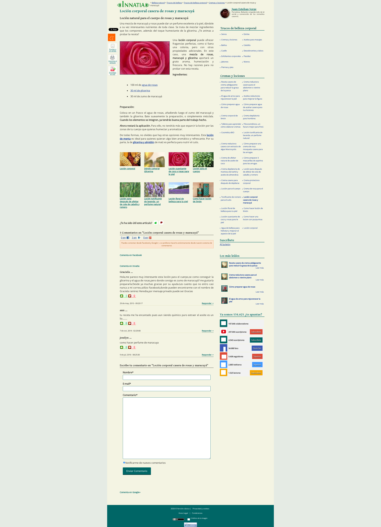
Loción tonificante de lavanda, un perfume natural (153, 201)
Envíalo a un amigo (112, 50)
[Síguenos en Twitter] (223, 364)
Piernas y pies (227, 67)
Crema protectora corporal (251, 181)
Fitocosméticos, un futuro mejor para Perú (253, 125)
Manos (247, 61)
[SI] (156, 222)
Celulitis (247, 45)
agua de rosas (150, 85)
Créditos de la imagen (199, 518)
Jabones (224, 61)
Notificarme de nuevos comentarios (145, 462)
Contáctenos (197, 513)
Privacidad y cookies (201, 508)
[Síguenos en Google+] (223, 356)
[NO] (161, 222)
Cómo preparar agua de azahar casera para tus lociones (252, 107)
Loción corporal (127, 168)
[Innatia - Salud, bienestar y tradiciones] (133, 4)
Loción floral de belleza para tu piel (178, 200)
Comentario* (130, 395)
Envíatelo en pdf (112, 73)
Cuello (224, 50)
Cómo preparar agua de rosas (230, 105)
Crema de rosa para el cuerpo (253, 190)
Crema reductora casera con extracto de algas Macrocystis (231, 146)
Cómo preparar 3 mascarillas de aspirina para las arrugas (253, 160)
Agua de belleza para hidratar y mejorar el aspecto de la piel (230, 231)
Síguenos (257, 356)
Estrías (246, 34)
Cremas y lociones (217, 2)
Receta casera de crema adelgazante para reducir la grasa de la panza (230, 86)
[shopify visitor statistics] (190, 523)
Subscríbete (256, 331)
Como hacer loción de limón (202, 200)
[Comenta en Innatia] (223, 323)
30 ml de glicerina (140, 90)
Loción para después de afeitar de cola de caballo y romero (129, 203)
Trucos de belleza (174, 2)
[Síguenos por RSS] (223, 372)
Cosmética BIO (227, 132)
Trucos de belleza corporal (195, 2)
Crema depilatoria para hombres (251, 117)
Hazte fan (257, 348)
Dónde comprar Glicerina (152, 170)
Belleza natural (158, 2)
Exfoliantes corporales (231, 56)
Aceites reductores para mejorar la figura (252, 97)
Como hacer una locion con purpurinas (252, 218)
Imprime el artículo (112, 62)
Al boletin (225, 244)
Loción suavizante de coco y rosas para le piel (179, 171)
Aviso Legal (183, 513)
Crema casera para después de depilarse (230, 181)
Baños (224, 45)
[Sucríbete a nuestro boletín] (223, 339)
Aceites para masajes (253, 39)
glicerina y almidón (143, 142)
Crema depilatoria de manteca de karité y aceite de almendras (230, 172)
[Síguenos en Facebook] (223, 348)
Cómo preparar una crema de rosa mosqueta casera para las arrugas (253, 148)
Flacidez (247, 56)
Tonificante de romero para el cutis (231, 198)
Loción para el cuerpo (200, 170)
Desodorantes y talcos (253, 50)
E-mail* (127, 383)
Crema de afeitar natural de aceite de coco (229, 160)
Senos (224, 34)
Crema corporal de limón (229, 117)
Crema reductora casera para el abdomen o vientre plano (251, 86)
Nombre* (128, 372)
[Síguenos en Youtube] (223, 331)
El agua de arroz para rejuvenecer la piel (230, 97)
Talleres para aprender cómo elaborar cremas (231, 125)
